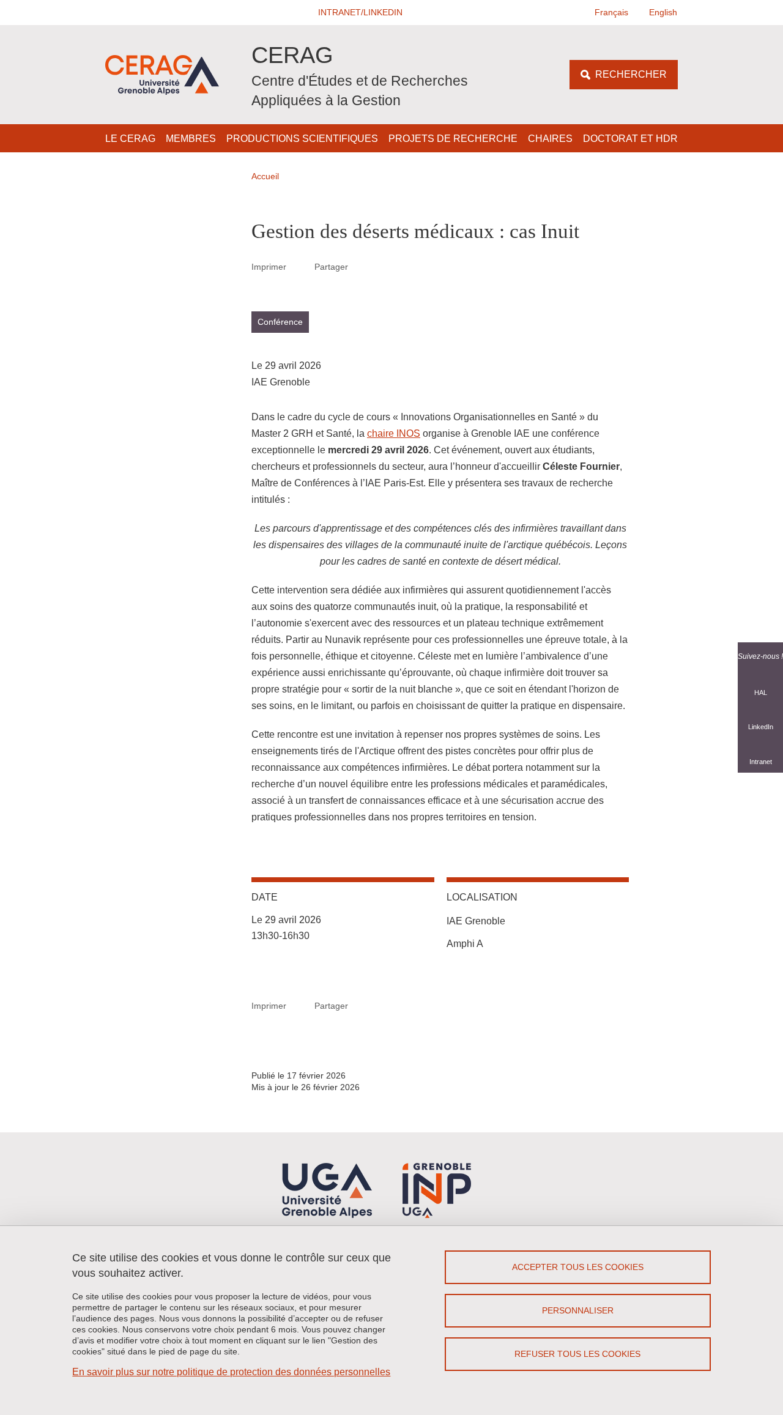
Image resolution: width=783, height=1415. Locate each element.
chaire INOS (393, 433)
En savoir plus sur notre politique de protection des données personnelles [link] (231, 1372)
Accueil (265, 176)
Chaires (550, 138)
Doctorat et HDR (630, 138)
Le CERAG (130, 138)
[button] (360, 12)
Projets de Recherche (453, 138)
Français (611, 12)
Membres (191, 138)
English (663, 12)
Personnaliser (578, 1310)
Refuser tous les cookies (577, 1354)
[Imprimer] (300, 266)
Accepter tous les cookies (578, 1267)
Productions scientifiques (302, 138)
